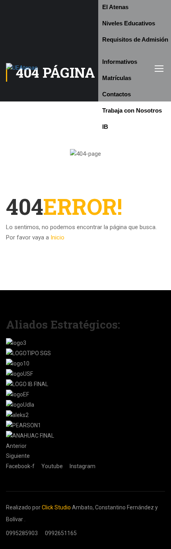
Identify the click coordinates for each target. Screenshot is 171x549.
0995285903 (22, 533)
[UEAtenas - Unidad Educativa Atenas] (52, 68)
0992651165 (61, 533)
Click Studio (56, 507)
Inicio (57, 237)
